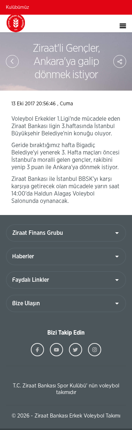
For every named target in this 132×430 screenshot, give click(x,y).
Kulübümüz (17, 7)
